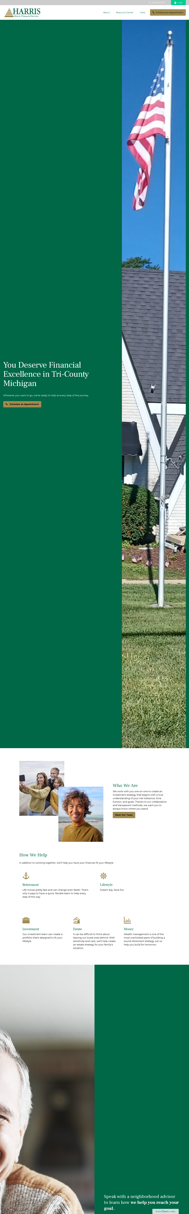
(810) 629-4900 (158, 2)
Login (180, 2)
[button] (106, 12)
